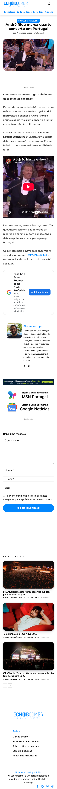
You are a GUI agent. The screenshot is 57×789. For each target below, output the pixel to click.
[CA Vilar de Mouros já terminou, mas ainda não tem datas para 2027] (28, 656)
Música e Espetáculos (28, 21)
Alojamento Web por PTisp (28, 772)
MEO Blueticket (37, 255)
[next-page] (10, 685)
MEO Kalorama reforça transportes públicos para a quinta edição (27, 593)
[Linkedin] (29, 365)
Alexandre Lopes (24, 33)
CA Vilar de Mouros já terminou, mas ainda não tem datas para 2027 (28, 674)
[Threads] (52, 786)
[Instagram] (42, 786)
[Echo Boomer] (15, 4)
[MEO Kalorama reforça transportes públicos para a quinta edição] (28, 575)
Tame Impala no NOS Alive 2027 (20, 633)
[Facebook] (24, 365)
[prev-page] (5, 685)
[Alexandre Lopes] (14, 345)
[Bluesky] (47, 786)
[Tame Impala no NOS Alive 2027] (28, 617)
